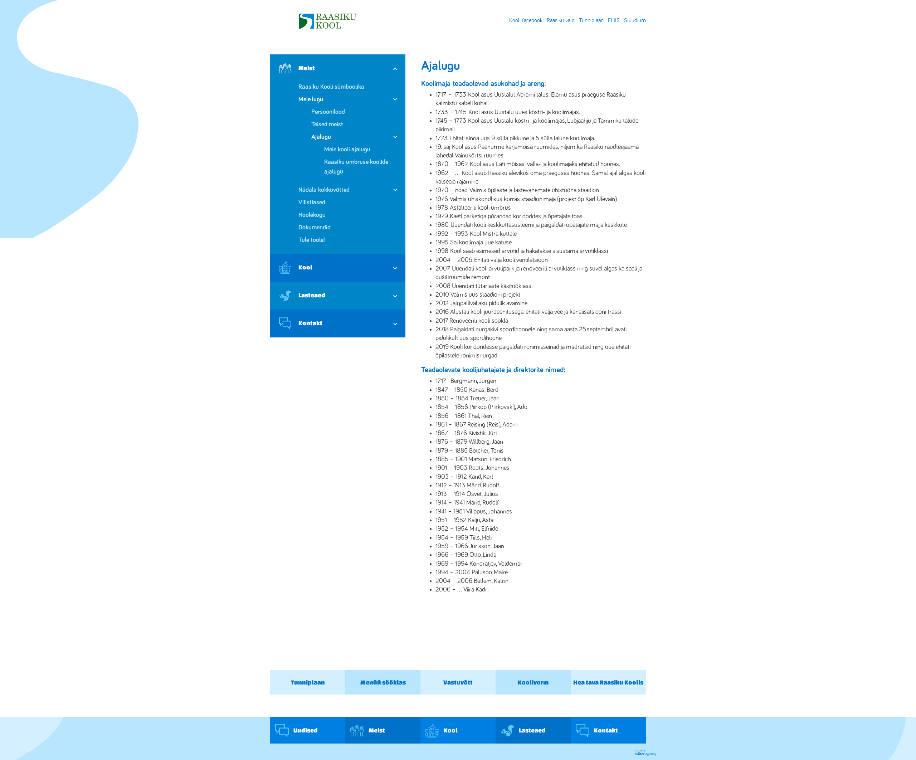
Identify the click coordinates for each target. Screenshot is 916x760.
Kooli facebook (525, 20)
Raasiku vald (561, 20)
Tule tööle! (311, 240)
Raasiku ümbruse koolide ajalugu (356, 167)
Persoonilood (328, 112)
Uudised (305, 729)
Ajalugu (321, 137)
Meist (306, 67)
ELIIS (614, 20)
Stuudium (635, 20)
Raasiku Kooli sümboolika (331, 87)
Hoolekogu (312, 215)
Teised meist (327, 124)
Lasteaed (311, 295)
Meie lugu (310, 99)
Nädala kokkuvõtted (324, 190)
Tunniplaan (591, 20)
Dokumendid (314, 227)
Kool (305, 267)
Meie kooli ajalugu (347, 149)
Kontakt (310, 323)
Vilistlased (311, 202)
